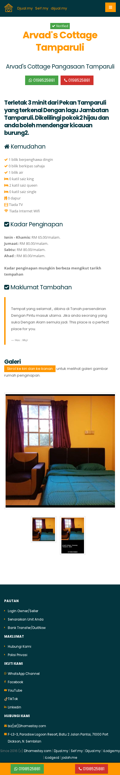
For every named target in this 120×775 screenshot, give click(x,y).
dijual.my (59, 8)
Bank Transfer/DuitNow (27, 628)
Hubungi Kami (19, 646)
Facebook (15, 682)
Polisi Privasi (17, 655)
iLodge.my (111, 751)
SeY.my (42, 8)
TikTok (13, 699)
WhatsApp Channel (24, 673)
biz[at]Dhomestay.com (27, 726)
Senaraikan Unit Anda (26, 619)
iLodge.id (52, 757)
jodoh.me (69, 757)
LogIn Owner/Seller (23, 611)
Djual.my (25, 8)
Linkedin (14, 707)
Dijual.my (93, 751)
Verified (61, 26)
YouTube (15, 690)
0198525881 (43, 80)
